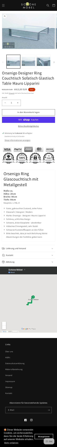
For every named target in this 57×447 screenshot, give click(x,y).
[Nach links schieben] (3, 62)
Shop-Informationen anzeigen (17, 140)
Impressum (10, 381)
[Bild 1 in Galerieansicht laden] (13, 62)
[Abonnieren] (49, 410)
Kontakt (8, 393)
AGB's (7, 357)
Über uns (9, 351)
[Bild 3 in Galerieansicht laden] (43, 62)
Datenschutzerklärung (15, 363)
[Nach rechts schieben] (54, 62)
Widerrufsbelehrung (14, 369)
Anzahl (4, 97)
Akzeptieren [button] (44, 437)
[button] (3, 5)
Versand (11, 93)
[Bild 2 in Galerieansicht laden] (28, 62)
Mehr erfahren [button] (11, 443)
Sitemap (8, 387)
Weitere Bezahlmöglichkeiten (28, 126)
